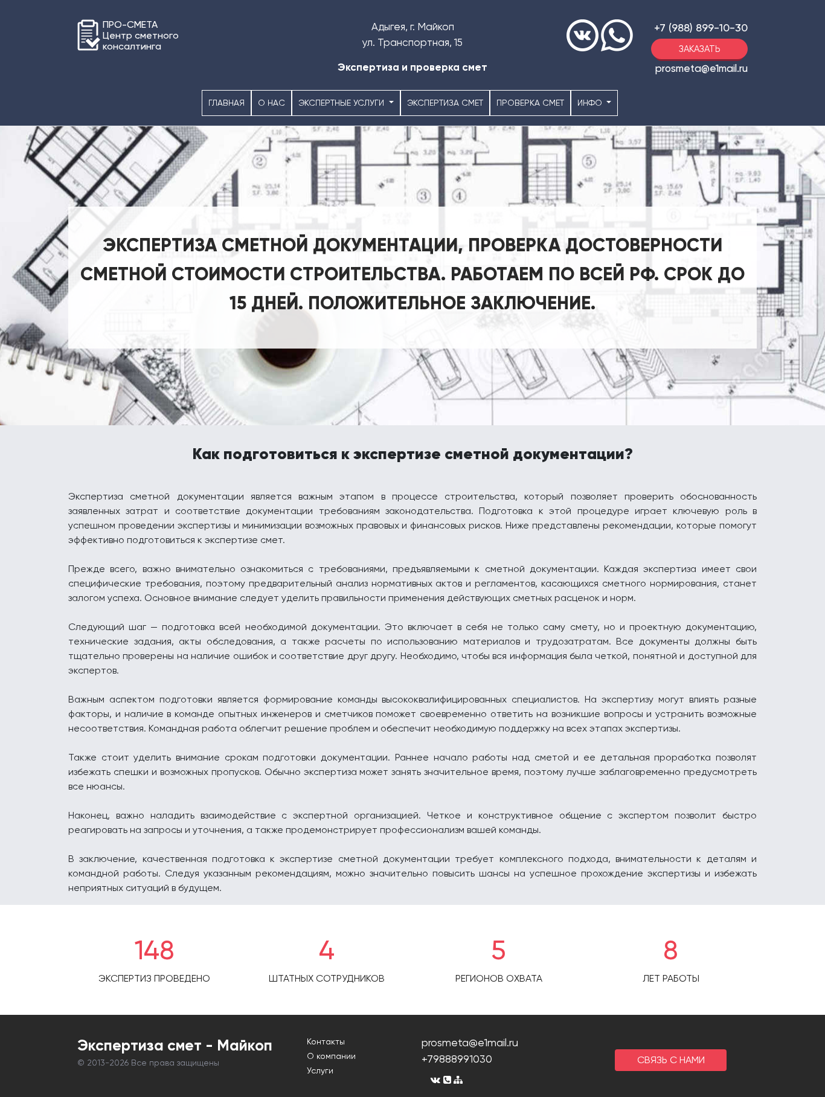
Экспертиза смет (445, 103)
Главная (226, 103)
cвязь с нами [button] (671, 1060)
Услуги (320, 1070)
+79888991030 (457, 1058)
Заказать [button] (700, 48)
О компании (331, 1056)
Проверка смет (530, 103)
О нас (271, 103)
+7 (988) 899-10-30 (701, 27)
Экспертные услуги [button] (342, 103)
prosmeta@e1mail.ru (701, 68)
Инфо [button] (591, 103)
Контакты (326, 1041)
